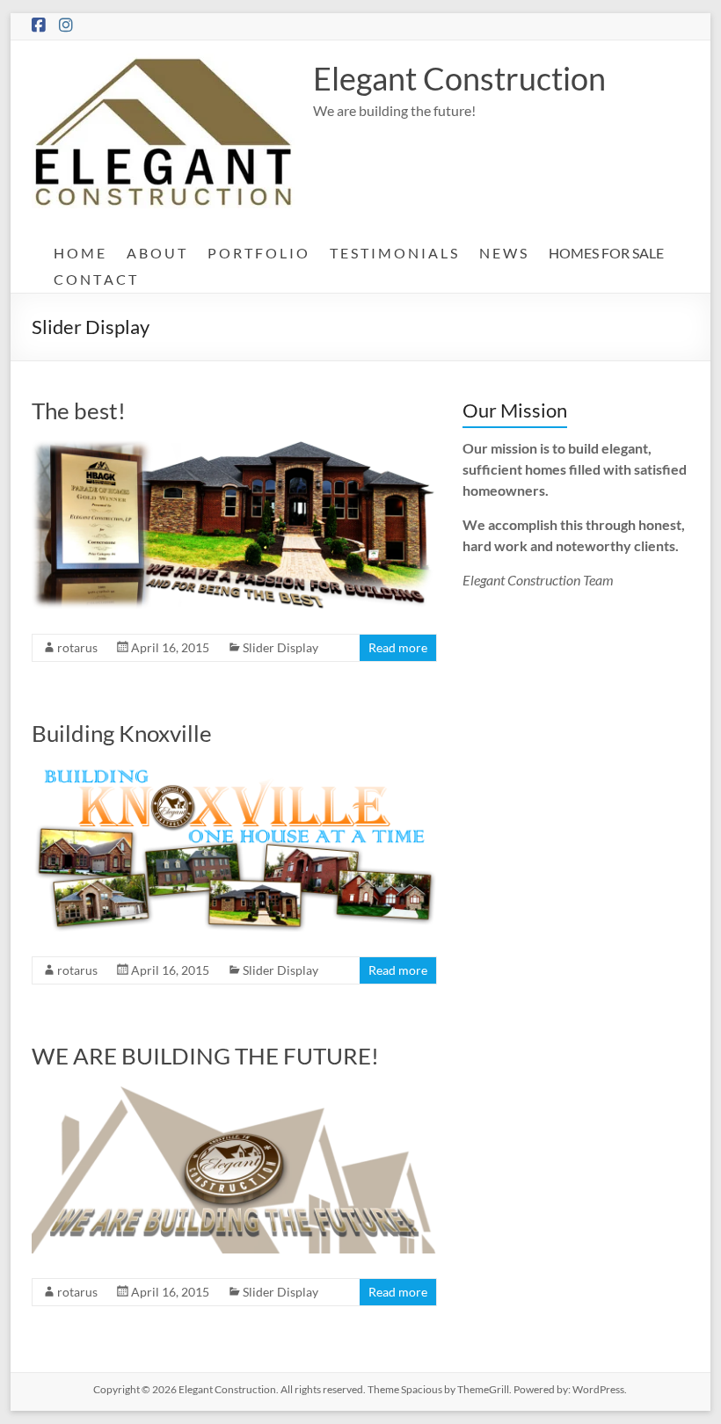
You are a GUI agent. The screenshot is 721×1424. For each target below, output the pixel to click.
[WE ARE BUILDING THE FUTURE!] (234, 1094)
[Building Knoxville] (234, 771)
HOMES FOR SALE (606, 252)
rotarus (77, 647)
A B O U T (156, 252)
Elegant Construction (459, 78)
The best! (79, 410)
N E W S (503, 252)
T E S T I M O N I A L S (393, 252)
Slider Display (280, 647)
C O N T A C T (95, 279)
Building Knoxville (122, 733)
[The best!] (234, 448)
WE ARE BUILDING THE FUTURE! (205, 1056)
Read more (397, 647)
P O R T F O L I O (258, 252)
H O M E (79, 252)
